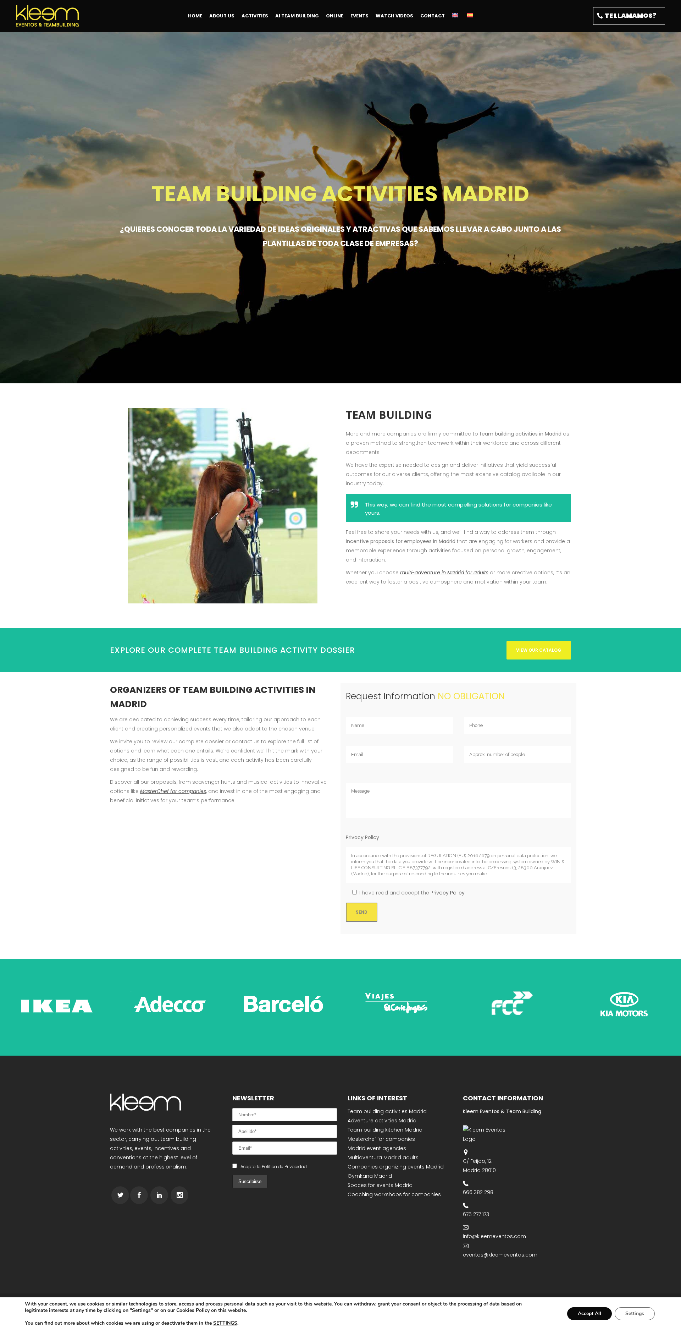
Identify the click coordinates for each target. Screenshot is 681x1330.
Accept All (589, 1313)
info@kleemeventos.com (494, 1236)
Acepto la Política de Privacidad (273, 1167)
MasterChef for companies (173, 791)
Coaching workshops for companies (394, 1194)
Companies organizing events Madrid (396, 1166)
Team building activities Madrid (387, 1111)
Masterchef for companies (381, 1139)
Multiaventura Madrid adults (383, 1157)
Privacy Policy (448, 892)
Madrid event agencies (377, 1148)
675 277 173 (476, 1214)
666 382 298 (478, 1192)
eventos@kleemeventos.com (500, 1254)
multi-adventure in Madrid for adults (444, 572)
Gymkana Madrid (370, 1176)
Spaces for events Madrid (380, 1185)
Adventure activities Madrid (382, 1120)
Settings (634, 1313)
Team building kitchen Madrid (385, 1129)
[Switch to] (455, 16)
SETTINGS (225, 1323)
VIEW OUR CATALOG (538, 650)
